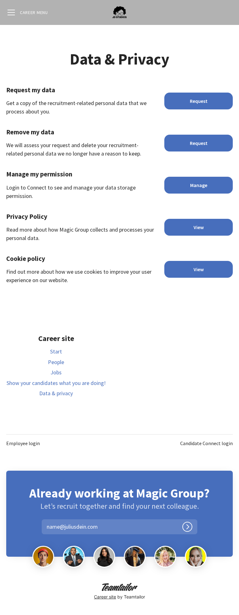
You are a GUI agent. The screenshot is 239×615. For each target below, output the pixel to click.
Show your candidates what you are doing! (56, 383)
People (56, 362)
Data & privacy (56, 393)
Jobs (56, 372)
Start (56, 351)
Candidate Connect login (206, 443)
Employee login (23, 443)
